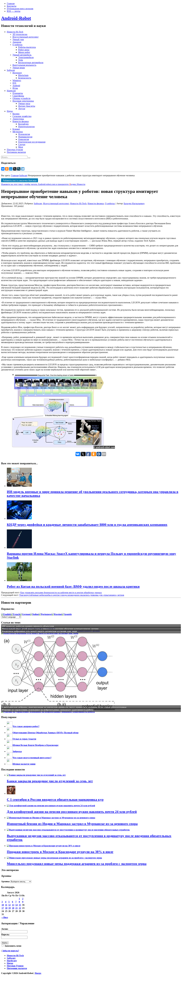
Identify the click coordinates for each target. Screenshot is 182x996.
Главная (11, 3)
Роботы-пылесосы (27, 47)
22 (20, 908)
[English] (6, 614)
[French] (15, 614)
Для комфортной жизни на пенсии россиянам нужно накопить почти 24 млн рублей (72, 811)
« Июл (5, 917)
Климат (16, 129)
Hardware (11, 90)
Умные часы (24, 103)
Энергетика (18, 119)
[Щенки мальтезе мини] (10, 764)
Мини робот (24, 52)
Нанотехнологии (26, 126)
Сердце (21, 144)
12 (9, 905)
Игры (15, 88)
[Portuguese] (45, 614)
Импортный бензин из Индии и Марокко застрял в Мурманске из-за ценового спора (72, 824)
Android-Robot (16, 18)
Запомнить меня (12, 946)
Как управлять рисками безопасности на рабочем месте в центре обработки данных (61, 592)
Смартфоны (18, 96)
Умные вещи (19, 67)
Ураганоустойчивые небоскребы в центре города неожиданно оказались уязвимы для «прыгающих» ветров (71, 595)
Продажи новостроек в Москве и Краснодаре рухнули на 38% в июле (60, 852)
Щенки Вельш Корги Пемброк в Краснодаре (35, 745)
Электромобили (26, 57)
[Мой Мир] (11, 169)
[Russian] (57, 614)
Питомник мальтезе (16, 152)
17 (3, 908)
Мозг (20, 147)
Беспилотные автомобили (30, 62)
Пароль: (5, 934)
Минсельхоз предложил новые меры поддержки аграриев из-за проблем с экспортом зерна (76, 864)
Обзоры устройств (21, 98)
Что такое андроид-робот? (26, 726)
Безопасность (24, 78)
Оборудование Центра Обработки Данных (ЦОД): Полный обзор (45, 732)
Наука (10, 111)
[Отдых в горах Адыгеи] (10, 739)
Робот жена (23, 50)
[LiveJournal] (18, 169)
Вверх (38, 973)
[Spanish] (67, 614)
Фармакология (25, 137)
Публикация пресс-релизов (20, 8)
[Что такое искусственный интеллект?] (10, 757)
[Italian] (34, 614)
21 (16, 908)
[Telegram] (22, 169)
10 (3, 905)
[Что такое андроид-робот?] (10, 726)
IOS (14, 83)
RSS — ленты (13, 11)
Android (16, 85)
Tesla (20, 60)
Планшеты (18, 93)
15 (20, 905)
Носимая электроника (23, 101)
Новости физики (21, 121)
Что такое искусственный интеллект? (32, 757)
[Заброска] (10, 751)
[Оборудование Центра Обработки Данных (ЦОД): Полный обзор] (10, 732)
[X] (14, 169)
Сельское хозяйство (22, 116)
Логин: (4, 929)
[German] (25, 614)
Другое (21, 108)
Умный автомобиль (22, 55)
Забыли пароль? (10, 950)
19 (9, 908)
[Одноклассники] (7, 169)
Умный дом (18, 39)
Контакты (11, 6)
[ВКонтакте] (3, 169)
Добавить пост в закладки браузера (20, 180)
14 (16, 905)
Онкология (23, 139)
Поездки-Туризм (15, 149)
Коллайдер (23, 124)
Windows (17, 80)
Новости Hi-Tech (15, 32)
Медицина (18, 131)
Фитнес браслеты (26, 106)
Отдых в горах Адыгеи (24, 739)
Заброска (17, 751)
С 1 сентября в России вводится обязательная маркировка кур (55, 799)
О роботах (17, 44)
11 (6, 905)
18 (6, 908)
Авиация (17, 42)
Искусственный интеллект (26, 37)
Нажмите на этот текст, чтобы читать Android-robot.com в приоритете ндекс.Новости (43, 184)
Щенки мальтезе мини (24, 764)
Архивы (5, 881)
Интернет (17, 73)
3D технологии (20, 34)
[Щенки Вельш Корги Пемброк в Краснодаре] (10, 745)
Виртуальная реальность (24, 65)
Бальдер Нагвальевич (134, 203)
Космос (16, 114)
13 (13, 905)
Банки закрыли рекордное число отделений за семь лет (50, 781)
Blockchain (23, 75)
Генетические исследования (31, 142)
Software (11, 70)
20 (13, 908)
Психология (24, 134)
